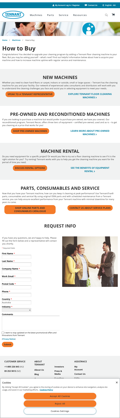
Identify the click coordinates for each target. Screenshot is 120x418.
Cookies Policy (46, 389)
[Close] (117, 382)
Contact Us (92, 5)
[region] (60, 398)
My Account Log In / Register (67, 5)
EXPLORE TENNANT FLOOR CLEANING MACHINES (90, 95)
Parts (50, 15)
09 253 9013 (10, 371)
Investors (59, 366)
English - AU (110, 5)
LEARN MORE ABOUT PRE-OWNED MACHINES (90, 132)
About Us (39, 369)
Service (63, 15)
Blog (36, 374)
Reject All (60, 403)
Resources (80, 15)
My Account (78, 368)
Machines (36, 15)
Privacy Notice (8, 339)
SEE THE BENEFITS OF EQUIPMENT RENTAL (90, 169)
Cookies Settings (60, 411)
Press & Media (58, 372)
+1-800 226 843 (11, 366)
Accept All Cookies (60, 396)
